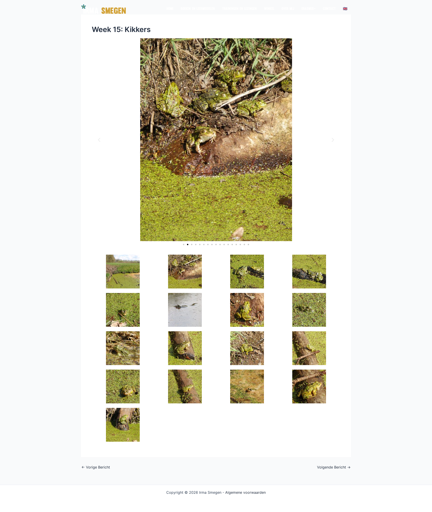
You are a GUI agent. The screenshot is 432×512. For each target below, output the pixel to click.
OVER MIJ (287, 9)
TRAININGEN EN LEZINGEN (239, 9)
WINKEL (269, 9)
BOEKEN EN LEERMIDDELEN (198, 9)
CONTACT (329, 9)
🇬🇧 (345, 9)
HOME (169, 9)
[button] (99, 140)
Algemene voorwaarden (245, 492)
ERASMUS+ (309, 9)
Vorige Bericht (95, 467)
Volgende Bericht (334, 467)
